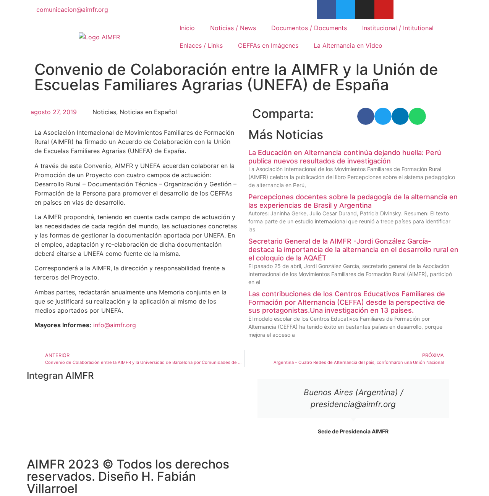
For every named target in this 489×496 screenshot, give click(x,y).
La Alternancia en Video (348, 45)
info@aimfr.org (114, 325)
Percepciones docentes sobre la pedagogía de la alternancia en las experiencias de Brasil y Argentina (353, 201)
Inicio (187, 28)
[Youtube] (383, 9)
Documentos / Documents (309, 28)
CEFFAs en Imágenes (268, 45)
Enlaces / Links (201, 45)
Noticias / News (233, 28)
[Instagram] (364, 9)
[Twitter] (345, 9)
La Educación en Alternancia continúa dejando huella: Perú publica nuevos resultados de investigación (344, 157)
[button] (365, 116)
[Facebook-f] (326, 9)
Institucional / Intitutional (398, 28)
